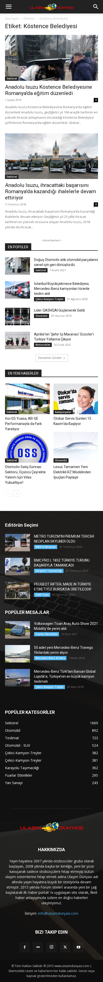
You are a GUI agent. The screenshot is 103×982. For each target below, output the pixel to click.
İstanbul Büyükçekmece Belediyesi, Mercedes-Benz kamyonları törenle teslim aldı (62, 289)
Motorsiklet (43, 344)
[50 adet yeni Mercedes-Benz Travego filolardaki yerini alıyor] (17, 653)
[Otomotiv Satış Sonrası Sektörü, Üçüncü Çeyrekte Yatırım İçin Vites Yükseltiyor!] (27, 447)
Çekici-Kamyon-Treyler (50, 299)
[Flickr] (38, 947)
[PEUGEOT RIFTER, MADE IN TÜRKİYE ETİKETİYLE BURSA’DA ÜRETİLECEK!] (17, 590)
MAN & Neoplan (46, 547)
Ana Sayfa (12, 18)
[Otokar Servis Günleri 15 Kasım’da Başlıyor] (76, 399)
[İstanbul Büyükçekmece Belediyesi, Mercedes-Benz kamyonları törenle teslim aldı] (17, 290)
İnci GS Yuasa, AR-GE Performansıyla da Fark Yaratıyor (23, 423)
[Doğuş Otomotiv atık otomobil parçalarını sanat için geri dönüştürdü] (17, 266)
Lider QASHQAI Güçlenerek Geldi (59, 310)
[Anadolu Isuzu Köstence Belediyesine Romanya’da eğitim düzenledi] (51, 58)
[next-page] (16, 493)
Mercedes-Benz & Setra (50, 658)
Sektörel (11, 78)
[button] (8, 6)
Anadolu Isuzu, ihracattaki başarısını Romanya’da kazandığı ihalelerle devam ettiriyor (50, 191)
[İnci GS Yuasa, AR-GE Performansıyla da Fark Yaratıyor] (27, 399)
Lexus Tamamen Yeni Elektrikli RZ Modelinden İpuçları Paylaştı (72, 472)
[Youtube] (79, 947)
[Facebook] (25, 947)
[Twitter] (65, 947)
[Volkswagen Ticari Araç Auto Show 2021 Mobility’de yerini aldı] (17, 630)
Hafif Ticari (42, 594)
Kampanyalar (63, 412)
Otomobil (42, 316)
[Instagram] (51, 947)
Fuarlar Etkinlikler (47, 634)
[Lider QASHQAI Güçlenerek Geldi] (17, 316)
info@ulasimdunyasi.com (58, 913)
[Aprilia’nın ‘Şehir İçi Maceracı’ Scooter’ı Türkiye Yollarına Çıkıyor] (17, 340)
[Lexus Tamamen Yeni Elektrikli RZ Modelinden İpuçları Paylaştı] (76, 447)
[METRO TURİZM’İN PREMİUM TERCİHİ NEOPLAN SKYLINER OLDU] (17, 542)
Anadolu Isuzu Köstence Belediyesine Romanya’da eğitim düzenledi (48, 90)
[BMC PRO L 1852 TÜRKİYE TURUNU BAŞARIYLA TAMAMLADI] (17, 566)
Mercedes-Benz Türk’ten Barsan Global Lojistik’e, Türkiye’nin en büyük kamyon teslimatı (65, 676)
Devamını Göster (50, 358)
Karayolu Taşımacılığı (49, 571)
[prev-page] (8, 493)
